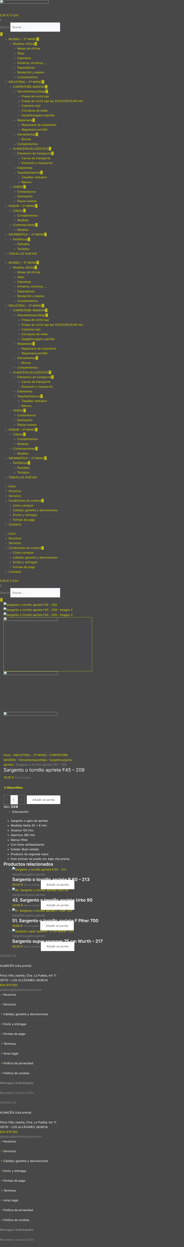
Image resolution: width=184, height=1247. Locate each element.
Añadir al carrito (43, 800)
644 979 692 (9, 985)
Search (4, 27)
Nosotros (15, 491)
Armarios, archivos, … (32, 63)
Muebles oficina (23, 44)
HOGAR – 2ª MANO (22, 206)
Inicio (12, 486)
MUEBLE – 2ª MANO (22, 39)
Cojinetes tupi (31, 105)
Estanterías (24, 168)
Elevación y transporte (37, 163)
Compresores (26, 191)
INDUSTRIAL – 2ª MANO (25, 82)
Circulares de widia (35, 110)
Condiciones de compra (25, 500)
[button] (92, 20)
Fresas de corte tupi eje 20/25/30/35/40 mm (52, 101)
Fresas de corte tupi (35, 96)
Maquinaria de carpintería (39, 125)
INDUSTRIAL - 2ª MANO (30, 755)
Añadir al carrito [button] (57, 884)
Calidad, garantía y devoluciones (35, 510)
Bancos (26, 182)
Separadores (25, 67)
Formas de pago (24, 519)
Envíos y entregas (25, 515)
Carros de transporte (36, 158)
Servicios (15, 496)
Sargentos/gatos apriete (38, 115)
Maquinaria (24, 120)
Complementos (27, 77)
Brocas (26, 139)
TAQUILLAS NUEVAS (23, 253)
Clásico (18, 210)
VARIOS (18, 187)
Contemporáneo (24, 225)
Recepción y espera (30, 72)
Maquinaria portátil (34, 129)
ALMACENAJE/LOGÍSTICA (31, 148)
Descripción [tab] (20, 811)
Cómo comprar (23, 505)
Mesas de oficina (28, 48)
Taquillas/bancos (28, 172)
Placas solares (27, 201)
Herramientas (26, 134)
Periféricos (20, 239)
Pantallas (23, 244)
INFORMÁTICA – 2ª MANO (26, 234)
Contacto (15, 524)
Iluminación (25, 196)
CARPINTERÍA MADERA (29, 86)
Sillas (20, 53)
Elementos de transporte (34, 153)
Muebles (23, 220)
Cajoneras (24, 58)
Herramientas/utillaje (31, 91)
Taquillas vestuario (34, 177)
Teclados (23, 249)
